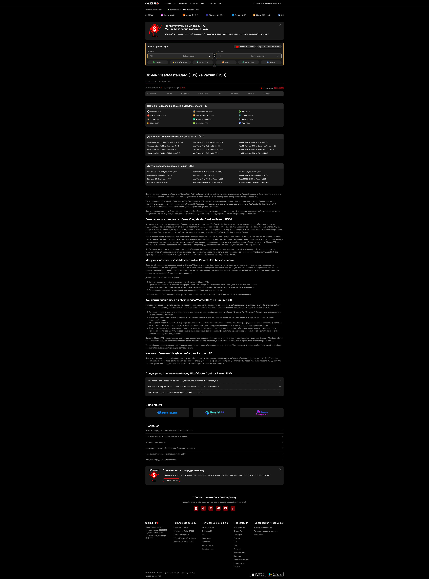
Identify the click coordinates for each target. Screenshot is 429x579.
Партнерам (193, 3)
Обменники (182, 3)
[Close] (280, 24)
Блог (202, 3)
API (220, 3)
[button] (211, 3)
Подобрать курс (169, 3)
